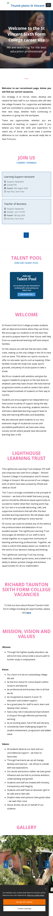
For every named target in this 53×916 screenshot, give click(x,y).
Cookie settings (24, 908)
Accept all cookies (24, 902)
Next (47, 864)
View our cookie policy (35, 895)
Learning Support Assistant (19, 176)
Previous (6, 864)
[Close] (45, 889)
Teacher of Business (15, 203)
